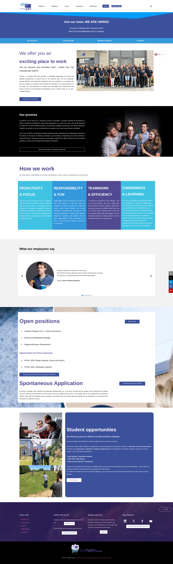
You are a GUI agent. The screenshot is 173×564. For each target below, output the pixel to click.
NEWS (23, 526)
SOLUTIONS (25, 522)
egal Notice (79, 557)
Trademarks (93, 557)
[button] (21, 276)
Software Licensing (106, 557)
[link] (115, 51)
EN (159, 54)
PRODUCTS (25, 519)
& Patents (98, 557)
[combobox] (158, 54)
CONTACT (24, 532)
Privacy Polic (87, 557)
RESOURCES (25, 529)
